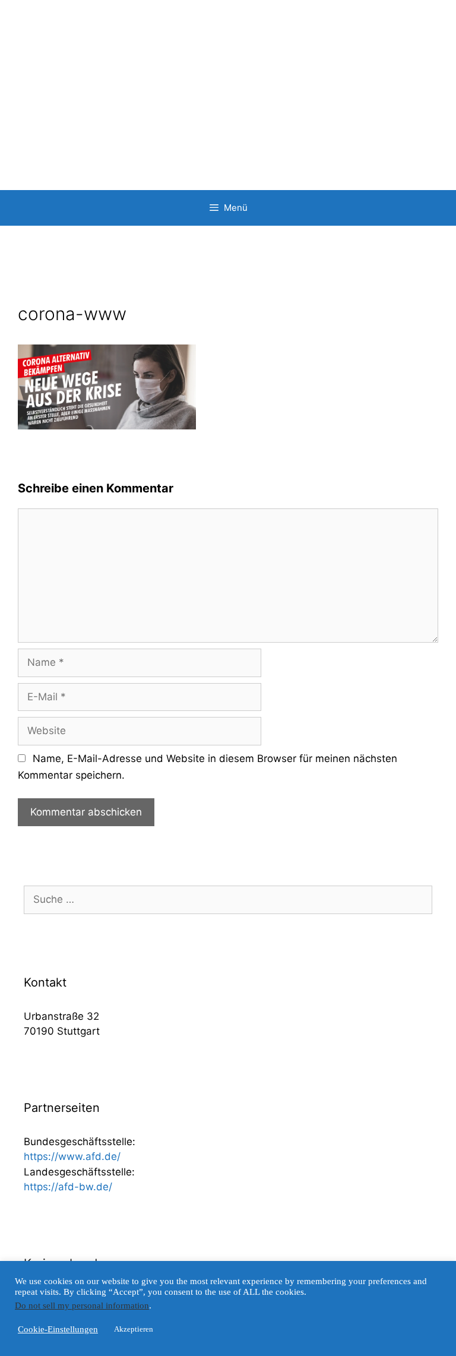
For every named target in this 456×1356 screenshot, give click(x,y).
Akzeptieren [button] (133, 1329)
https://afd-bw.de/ (68, 1187)
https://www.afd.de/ (72, 1156)
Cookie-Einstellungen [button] (58, 1329)
